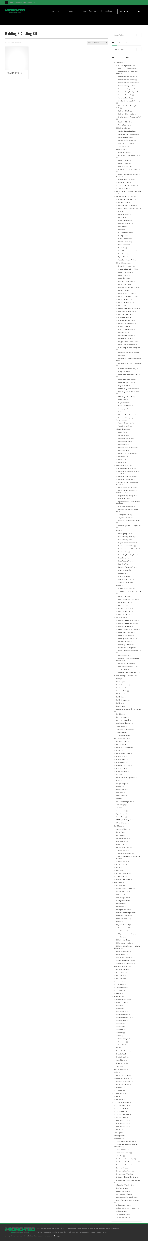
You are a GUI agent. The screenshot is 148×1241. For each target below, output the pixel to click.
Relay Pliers (122, 573)
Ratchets (119, 870)
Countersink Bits (121, 691)
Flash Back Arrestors (123, 765)
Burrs (118, 679)
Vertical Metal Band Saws (124, 963)
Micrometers (120, 978)
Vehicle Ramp (120, 817)
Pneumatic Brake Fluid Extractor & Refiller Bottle (128, 660)
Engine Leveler (121, 759)
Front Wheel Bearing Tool (126, 648)
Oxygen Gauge (121, 784)
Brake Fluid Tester (124, 278)
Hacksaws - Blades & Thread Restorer (128, 709)
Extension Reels (121, 841)
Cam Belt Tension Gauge (126, 281)
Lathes (118, 922)
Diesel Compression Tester (127, 296)
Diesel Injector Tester (125, 302)
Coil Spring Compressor (126, 645)
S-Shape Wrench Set (122, 1205)
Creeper (118, 750)
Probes (120, 356)
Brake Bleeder (123, 432)
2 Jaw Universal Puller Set (126, 588)
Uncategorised (119, 1136)
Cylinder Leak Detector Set (127, 140)
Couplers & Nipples (122, 1084)
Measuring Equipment (121, 966)
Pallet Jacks (120, 787)
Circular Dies (120, 688)
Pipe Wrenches (121, 1188)
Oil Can (120, 230)
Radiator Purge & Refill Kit (126, 383)
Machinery (117, 882)
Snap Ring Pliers (123, 576)
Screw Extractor (123, 245)
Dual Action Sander (122, 1051)
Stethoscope (122, 400)
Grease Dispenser (124, 441)
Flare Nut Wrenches (122, 1168)
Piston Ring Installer (124, 570)
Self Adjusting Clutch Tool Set (128, 389)
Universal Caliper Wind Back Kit (128, 673)
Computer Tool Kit (122, 838)
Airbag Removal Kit (124, 152)
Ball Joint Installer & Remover (127, 620)
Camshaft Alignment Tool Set (128, 83)
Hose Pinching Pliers (124, 561)
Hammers (119, 1099)
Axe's (118, 1096)
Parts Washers (121, 790)
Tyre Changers (121, 814)
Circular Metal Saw (122, 891)
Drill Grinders (120, 904)
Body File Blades (123, 160)
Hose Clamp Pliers (124, 558)
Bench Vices (120, 832)
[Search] (139, 35)
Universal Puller (123, 614)
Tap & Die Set (120, 726)
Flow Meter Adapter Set (126, 311)
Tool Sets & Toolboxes (121, 1102)
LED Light (121, 218)
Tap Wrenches (121, 732)
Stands (118, 799)
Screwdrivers (120, 876)
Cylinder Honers (123, 290)
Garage (118, 774)
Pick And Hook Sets (124, 233)
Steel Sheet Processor (123, 957)
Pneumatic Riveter (122, 1063)
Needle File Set (123, 861)
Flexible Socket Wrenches (124, 1174)
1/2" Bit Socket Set (122, 1105)
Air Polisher (120, 1027)
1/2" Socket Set (121, 1108)
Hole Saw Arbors (121, 717)
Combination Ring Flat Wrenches (127, 1162)
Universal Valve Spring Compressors (124, 419)
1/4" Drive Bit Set (122, 1111)
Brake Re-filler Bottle (125, 635)
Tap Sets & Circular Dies (124, 729)
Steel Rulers (120, 984)
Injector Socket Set (124, 326)
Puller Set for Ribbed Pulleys (127, 369)
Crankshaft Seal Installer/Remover (129, 101)
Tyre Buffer (120, 1066)
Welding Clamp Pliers (123, 879)
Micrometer (120, 975)
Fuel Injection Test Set (125, 320)
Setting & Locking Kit (125, 143)
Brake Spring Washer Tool (126, 638)
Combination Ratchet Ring (124, 1159)
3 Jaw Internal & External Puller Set (129, 591)
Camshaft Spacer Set (125, 95)
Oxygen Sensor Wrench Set (127, 342)
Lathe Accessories (122, 919)
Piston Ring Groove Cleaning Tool (129, 348)
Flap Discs (119, 706)
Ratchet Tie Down (124, 242)
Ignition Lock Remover (125, 179)
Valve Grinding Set (124, 426)
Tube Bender (122, 254)
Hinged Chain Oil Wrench (126, 323)
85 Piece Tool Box (122, 1127)
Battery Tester (123, 275)
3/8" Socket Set (121, 1117)
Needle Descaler (121, 1057)
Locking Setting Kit (124, 122)
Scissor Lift (119, 793)
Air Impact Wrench (122, 1015)
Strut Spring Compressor (124, 802)
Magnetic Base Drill (122, 925)
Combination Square (123, 969)
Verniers (119, 993)
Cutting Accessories (122, 901)
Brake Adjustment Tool (126, 632)
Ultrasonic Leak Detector (126, 415)
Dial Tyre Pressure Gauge (126, 205)
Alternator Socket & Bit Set (127, 269)
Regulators (119, 1087)
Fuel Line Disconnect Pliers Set (128, 549)
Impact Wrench (121, 1054)
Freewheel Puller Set (125, 317)
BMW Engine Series (122, 128)
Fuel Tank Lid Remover (125, 507)
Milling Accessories (122, 951)
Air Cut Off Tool (121, 1002)
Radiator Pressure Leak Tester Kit (129, 375)
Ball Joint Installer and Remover (128, 623)
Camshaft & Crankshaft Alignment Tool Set (128, 472)
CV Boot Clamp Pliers (125, 540)
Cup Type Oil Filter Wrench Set (128, 287)
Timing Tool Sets (123, 125)
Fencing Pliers (120, 844)
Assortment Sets (121, 829)
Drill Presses (120, 907)
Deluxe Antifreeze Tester (126, 293)
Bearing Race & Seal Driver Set (128, 629)
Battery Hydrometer (124, 272)
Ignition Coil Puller (124, 111)
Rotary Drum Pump (122, 873)
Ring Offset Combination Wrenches (127, 1200)
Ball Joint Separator (124, 626)
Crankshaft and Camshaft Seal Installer (127, 483)
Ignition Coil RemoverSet (126, 114)
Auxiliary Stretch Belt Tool (126, 131)
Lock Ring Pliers (123, 564)
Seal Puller (121, 248)
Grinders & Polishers (123, 916)
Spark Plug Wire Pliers (125, 579)
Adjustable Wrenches (123, 1153)
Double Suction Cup (124, 166)
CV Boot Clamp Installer (126, 537)
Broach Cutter (122, 928)
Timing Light (122, 409)
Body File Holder (123, 163)
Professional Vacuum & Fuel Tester (129, 364)
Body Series (120, 149)
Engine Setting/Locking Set (127, 496)
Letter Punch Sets (124, 221)
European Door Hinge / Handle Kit (129, 169)
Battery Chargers (121, 744)
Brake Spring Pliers (124, 534)
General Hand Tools (122, 847)
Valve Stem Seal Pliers (125, 582)
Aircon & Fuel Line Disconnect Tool (129, 155)
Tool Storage (120, 805)
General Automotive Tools (125, 196)
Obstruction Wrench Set (124, 1185)
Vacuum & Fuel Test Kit (126, 423)
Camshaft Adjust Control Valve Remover (127, 73)
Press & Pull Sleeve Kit (125, 664)
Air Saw (118, 1036)
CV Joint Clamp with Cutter (126, 543)
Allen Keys (119, 1156)
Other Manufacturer (122, 465)
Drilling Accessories (122, 910)
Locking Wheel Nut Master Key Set (129, 651)
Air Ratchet (119, 1030)
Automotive (118, 63)
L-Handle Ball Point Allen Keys (126, 1177)
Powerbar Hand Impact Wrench (128, 353)
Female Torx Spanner (123, 1165)
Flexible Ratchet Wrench (124, 1171)
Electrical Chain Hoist (123, 753)
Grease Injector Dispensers (127, 447)
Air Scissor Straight (122, 1039)
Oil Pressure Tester (124, 339)
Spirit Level (119, 981)
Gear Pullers (122, 605)
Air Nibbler (119, 1024)
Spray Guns (120, 1090)
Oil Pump (121, 462)
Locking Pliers (120, 864)
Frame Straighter (121, 771)
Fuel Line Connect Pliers (126, 546)
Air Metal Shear (121, 1021)
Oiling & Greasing (122, 429)
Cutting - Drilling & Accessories (124, 676)
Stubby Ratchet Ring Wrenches (126, 1208)
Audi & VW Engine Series (124, 66)
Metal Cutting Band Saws (124, 943)
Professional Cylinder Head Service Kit (128, 360)
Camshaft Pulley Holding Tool (128, 92)
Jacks (118, 781)
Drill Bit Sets (120, 697)
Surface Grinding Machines (125, 960)
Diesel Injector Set (124, 299)
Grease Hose (122, 444)
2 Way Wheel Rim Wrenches (125, 1142)
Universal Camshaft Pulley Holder (129, 521)
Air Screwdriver (121, 1042)
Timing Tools (122, 146)
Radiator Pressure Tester (126, 380)
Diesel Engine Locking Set (126, 487)
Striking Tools (118, 1093)
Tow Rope (117, 1133)
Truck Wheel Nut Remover (127, 251)
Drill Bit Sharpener (122, 700)
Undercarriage (120, 617)
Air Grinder (119, 1008)
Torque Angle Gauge (123, 1214)
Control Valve (122, 435)
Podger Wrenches (122, 1191)
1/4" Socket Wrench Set (124, 1114)
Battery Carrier (123, 202)
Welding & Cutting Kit (124, 820)
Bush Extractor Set (124, 641)
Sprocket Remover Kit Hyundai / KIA (127, 511)
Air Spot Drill (120, 1045)
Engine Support (121, 762)
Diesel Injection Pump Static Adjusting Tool (127, 192)
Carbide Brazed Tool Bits (124, 888)
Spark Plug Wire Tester (125, 397)
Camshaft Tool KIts (124, 137)
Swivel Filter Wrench (124, 406)
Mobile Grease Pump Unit (126, 453)
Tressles (119, 808)
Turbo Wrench (123, 412)
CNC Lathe (119, 894)
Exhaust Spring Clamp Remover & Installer (128, 175)
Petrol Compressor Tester (126, 345)
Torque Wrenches (122, 1217)
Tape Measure (121, 987)
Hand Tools (118, 826)
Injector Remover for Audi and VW (129, 117)
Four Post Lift (120, 768)
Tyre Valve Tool (123, 188)
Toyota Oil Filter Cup (125, 518)
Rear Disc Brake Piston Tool (127, 667)
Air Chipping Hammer (123, 999)
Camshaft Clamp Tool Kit (126, 86)
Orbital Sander (121, 1060)
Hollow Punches (123, 214)
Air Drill (118, 1005)
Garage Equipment (120, 738)
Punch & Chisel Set (124, 239)
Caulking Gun (122, 850)
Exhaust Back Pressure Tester (128, 308)
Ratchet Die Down (120, 1069)
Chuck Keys (120, 682)
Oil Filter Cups (122, 333)
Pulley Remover (123, 372)
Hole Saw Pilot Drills (122, 720)
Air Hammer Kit (121, 1012)
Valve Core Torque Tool (126, 260)
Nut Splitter (122, 227)
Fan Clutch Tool (123, 499)
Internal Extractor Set (125, 608)
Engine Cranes (121, 756)
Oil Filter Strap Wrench (125, 336)
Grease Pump (122, 450)
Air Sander (119, 1033)
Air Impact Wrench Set (123, 1018)
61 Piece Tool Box (122, 1120)
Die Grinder (120, 1048)
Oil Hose (121, 459)
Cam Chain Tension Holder (127, 69)
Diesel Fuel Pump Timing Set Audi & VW (128, 107)
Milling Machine (121, 954)
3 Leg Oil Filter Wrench (125, 266)
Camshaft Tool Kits (124, 98)
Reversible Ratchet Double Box (126, 1197)
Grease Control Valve (125, 438)
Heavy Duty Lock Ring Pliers (127, 555)
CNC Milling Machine (123, 898)
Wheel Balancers (121, 823)
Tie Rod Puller (122, 670)
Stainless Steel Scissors (123, 723)
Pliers (118, 531)
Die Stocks (119, 694)
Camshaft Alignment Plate (126, 77)
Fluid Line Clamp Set (124, 314)
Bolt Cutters (120, 835)
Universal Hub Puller (124, 611)
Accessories (120, 885)
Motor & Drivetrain (122, 263)
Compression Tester (125, 284)
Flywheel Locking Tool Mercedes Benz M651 (128, 503)
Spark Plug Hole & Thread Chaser (129, 392)
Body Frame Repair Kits (124, 747)
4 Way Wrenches (121, 1150)
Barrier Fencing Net (122, 1075)
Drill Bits (119, 703)
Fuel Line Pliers (123, 552)
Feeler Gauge (120, 972)
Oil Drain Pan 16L (124, 656)
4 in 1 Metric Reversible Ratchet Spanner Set (125, 1146)
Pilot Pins (123, 931)
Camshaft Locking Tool (126, 89)
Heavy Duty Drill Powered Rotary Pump (128, 857)
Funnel (120, 211)
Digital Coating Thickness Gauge (128, 208)
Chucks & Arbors (121, 685)
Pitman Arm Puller (124, 182)
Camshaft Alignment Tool (126, 80)
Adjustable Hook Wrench (126, 199)
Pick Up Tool (122, 236)
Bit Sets (118, 1130)
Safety (116, 1072)
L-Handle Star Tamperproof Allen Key (128, 1180)
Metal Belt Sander (122, 940)
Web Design (56, 1236)
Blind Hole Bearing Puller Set (127, 599)
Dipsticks (121, 305)
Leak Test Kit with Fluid (125, 329)
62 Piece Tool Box (122, 1123)
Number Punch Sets (124, 224)
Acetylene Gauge (121, 741)
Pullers (118, 585)
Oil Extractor (122, 456)
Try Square (119, 990)
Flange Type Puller (124, 602)
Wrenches (117, 1139)
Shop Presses (120, 796)
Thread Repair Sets (122, 735)
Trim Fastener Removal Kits (127, 185)
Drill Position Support (125, 853)
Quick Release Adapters (124, 1194)
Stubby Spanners (121, 1211)
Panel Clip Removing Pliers (127, 567)
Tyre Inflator (122, 257)
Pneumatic (117, 996)
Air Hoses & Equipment (123, 1081)
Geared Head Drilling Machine (126, 913)
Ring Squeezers (123, 386)
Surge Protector (123, 403)
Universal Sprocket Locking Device (129, 526)
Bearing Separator (124, 596)
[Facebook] (6, 2)
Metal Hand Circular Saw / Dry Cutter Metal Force (127, 947)
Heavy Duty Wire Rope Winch (125, 777)
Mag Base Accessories (125, 934)
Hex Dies (119, 714)
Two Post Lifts (121, 811)
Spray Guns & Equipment (122, 1078)
